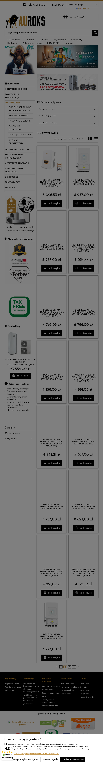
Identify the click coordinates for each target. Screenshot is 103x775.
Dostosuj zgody (50, 759)
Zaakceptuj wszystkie (73, 759)
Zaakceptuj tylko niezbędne (24, 759)
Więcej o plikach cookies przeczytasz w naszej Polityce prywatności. (31, 754)
